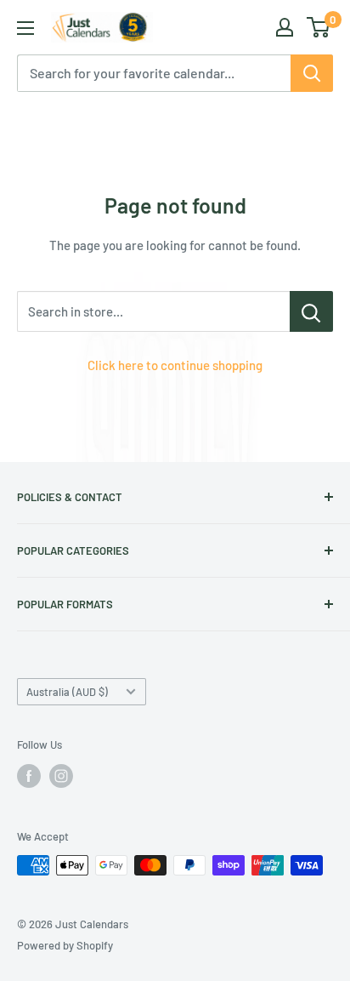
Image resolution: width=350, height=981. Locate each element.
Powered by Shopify (65, 945)
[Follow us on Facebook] (29, 776)
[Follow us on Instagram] (61, 776)
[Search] (312, 73)
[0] (319, 27)
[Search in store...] (311, 311)
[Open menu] (25, 28)
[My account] (284, 27)
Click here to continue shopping (175, 365)
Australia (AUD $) (67, 692)
